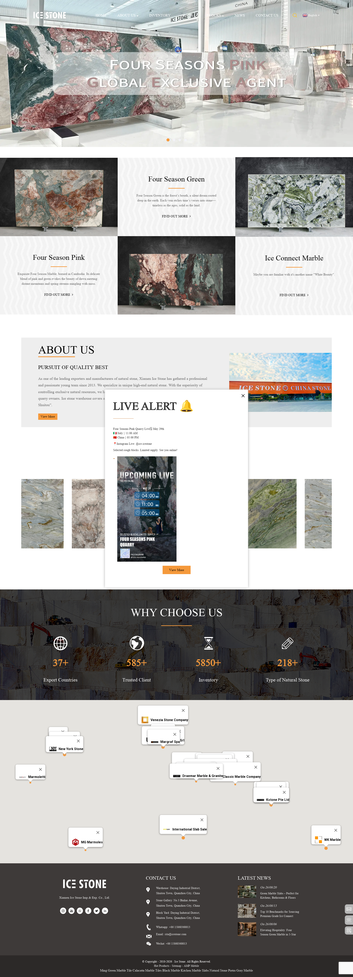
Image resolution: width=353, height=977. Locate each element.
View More (176, 570)
